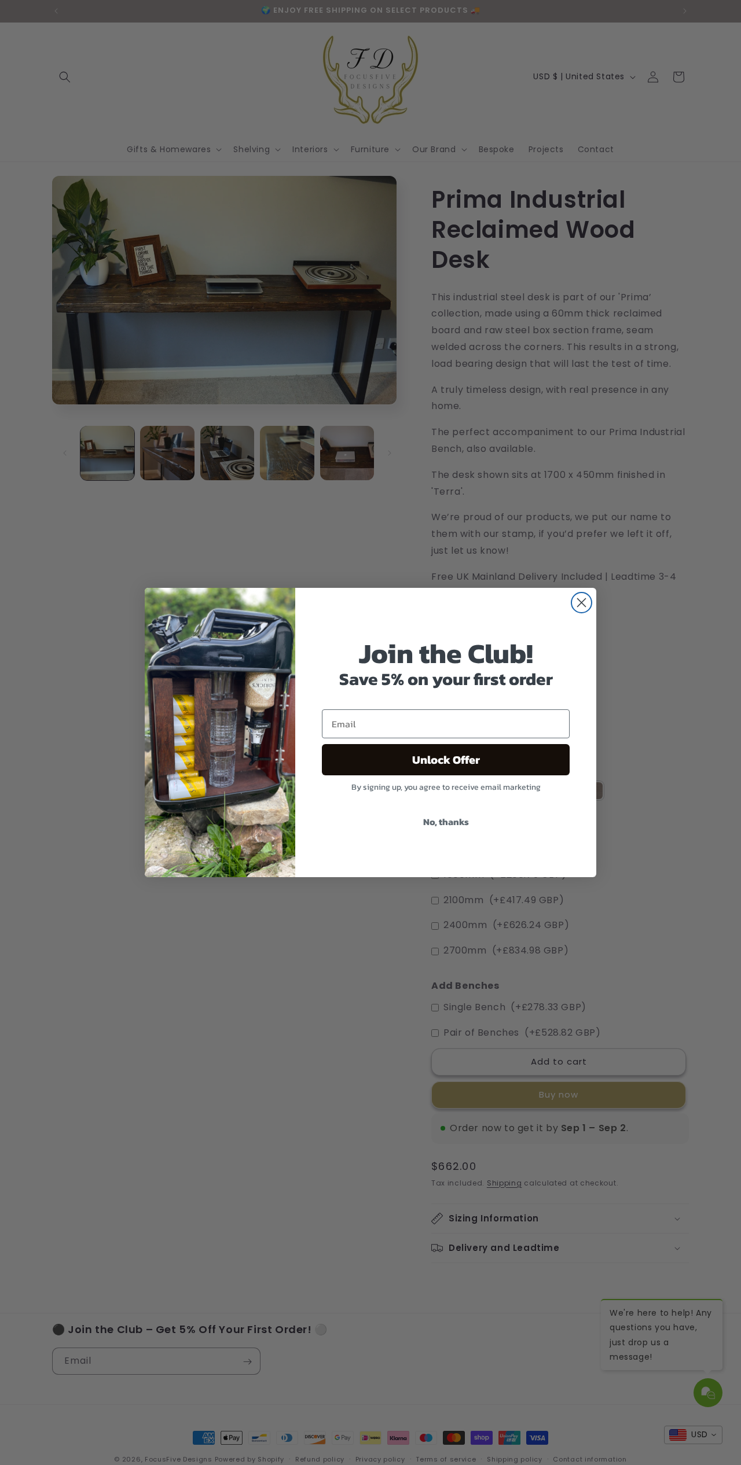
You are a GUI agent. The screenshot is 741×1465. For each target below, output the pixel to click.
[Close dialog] (581, 602)
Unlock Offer (446, 759)
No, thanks (446, 822)
